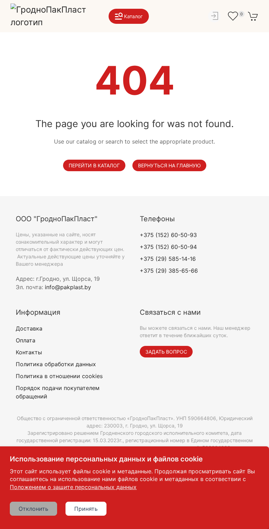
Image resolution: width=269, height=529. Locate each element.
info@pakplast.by (68, 287)
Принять (86, 508)
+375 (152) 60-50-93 (168, 234)
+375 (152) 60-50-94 (168, 246)
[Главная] (53, 16)
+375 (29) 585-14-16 (168, 258)
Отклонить (33, 508)
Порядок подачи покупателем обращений (57, 392)
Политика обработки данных (56, 364)
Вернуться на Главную (169, 165)
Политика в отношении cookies (59, 376)
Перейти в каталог (94, 165)
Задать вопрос (166, 352)
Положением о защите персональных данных (73, 486)
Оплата (25, 340)
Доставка (29, 328)
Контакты (29, 352)
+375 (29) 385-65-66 (169, 270)
